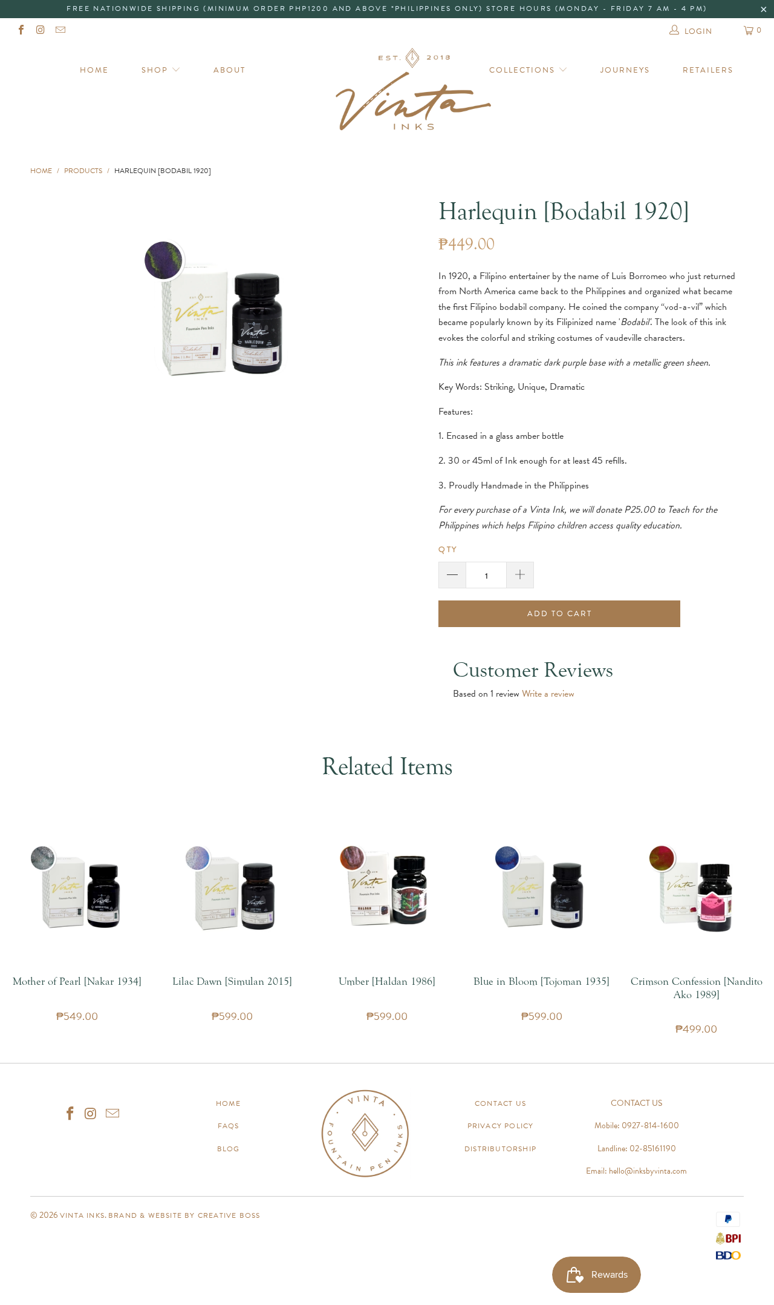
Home (94, 70)
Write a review (548, 693)
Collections (523, 70)
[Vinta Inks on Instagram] (39, 31)
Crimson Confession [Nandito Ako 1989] (696, 888)
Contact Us (500, 1103)
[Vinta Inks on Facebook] (20, 31)
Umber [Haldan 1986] (387, 888)
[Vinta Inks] (387, 93)
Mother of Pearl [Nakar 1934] (77, 888)
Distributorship (500, 1148)
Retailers (708, 70)
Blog (228, 1148)
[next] (368, 309)
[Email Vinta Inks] (59, 31)
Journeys (625, 70)
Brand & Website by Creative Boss (184, 1215)
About (229, 70)
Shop (156, 70)
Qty (448, 550)
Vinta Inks (82, 1215)
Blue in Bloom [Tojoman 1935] (541, 888)
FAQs (228, 1125)
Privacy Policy (500, 1125)
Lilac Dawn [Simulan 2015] (232, 888)
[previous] (68, 309)
